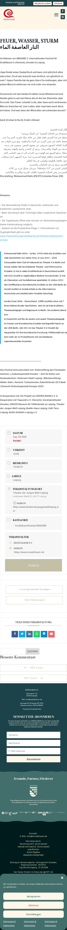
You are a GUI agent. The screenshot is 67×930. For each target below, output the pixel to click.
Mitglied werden (42, 3)
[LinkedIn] (29, 634)
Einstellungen (33, 914)
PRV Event (36, 667)
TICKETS (18, 467)
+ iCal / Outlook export (34, 600)
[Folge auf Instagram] (63, 17)
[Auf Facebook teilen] (15, 634)
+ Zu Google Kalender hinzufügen (34, 589)
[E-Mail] (51, 634)
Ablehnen (33, 905)
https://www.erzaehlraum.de (29, 552)
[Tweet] (22, 634)
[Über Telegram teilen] (44, 634)
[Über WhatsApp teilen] (37, 634)
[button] (62, 877)
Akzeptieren (33, 896)
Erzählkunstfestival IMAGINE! (31, 525)
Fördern (58, 3)
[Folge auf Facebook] (63, 11)
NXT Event (30, 678)
